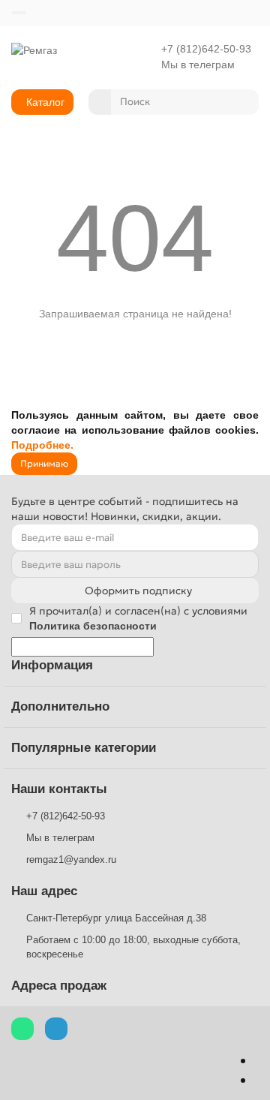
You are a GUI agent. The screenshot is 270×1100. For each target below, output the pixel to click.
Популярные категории (83, 748)
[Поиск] (243, 102)
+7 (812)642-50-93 (206, 49)
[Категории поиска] (99, 102)
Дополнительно (60, 706)
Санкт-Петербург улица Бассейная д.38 (116, 918)
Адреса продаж (58, 985)
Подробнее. (42, 445)
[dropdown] (18, 12)
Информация (52, 665)
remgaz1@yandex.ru (71, 859)
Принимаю (44, 463)
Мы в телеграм (198, 65)
